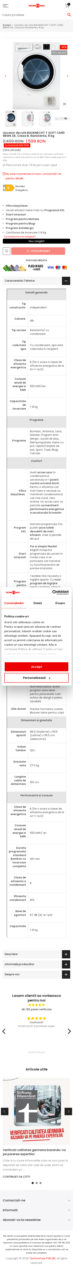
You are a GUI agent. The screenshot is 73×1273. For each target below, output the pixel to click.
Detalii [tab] (38, 602)
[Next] (67, 76)
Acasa (7, 25)
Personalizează (34, 678)
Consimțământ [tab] (14, 602)
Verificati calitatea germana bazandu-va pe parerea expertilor (34, 1152)
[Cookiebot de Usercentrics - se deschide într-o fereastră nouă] (52, 592)
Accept (36, 667)
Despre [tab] (60, 602)
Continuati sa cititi (16, 1176)
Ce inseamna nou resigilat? (20, 236)
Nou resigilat (37, 241)
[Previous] (5, 76)
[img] (37, 1005)
